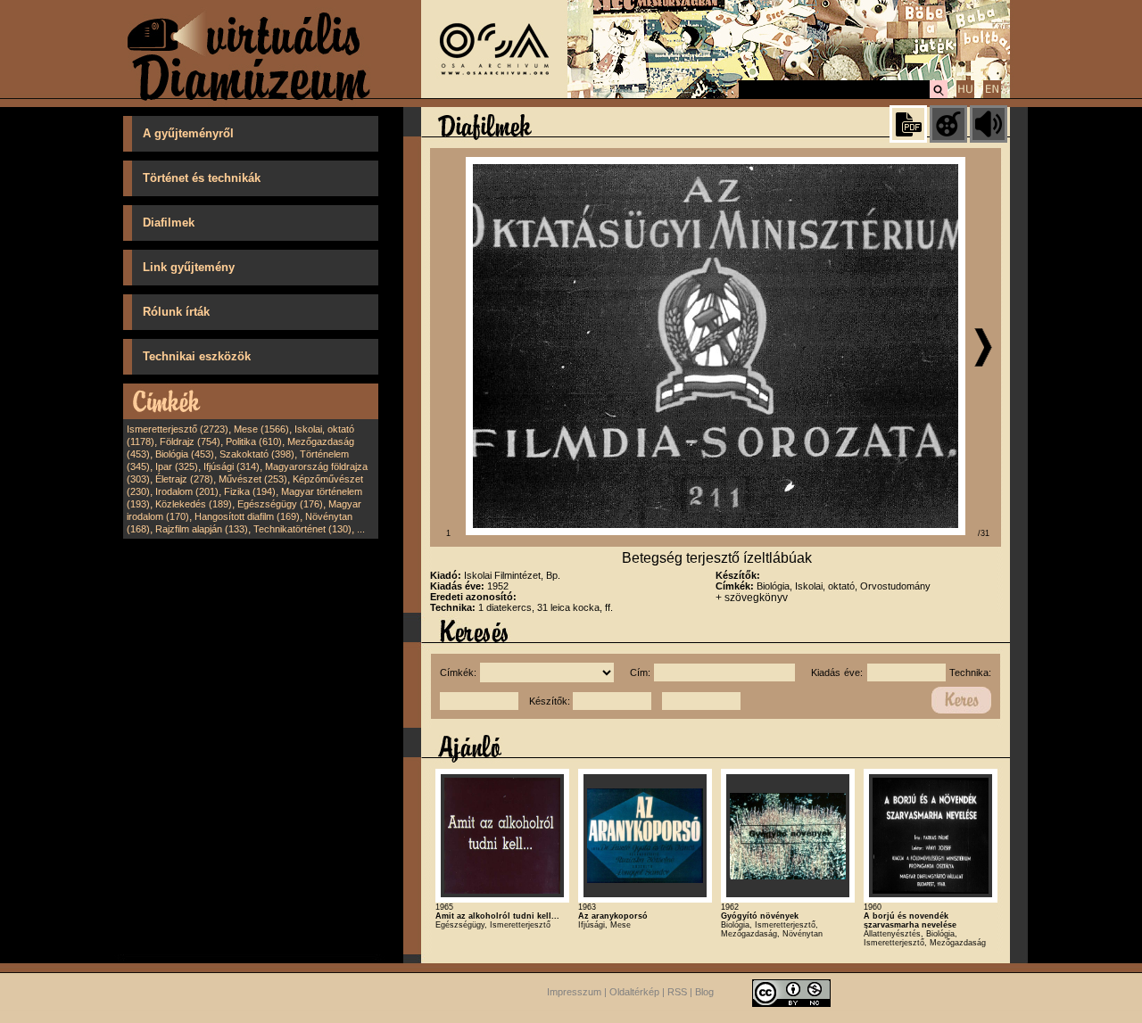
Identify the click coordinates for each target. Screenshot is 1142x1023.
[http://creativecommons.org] (791, 991)
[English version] (992, 95)
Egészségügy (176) (280, 504)
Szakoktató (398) (256, 454)
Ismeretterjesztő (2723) (177, 429)
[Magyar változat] (965, 95)
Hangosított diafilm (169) (247, 516)
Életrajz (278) (184, 479)
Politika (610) (254, 441)
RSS (677, 991)
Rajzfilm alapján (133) (201, 529)
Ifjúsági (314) (231, 466)
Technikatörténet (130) (302, 529)
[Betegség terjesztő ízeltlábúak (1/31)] (715, 531)
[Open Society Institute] (494, 94)
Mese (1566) (261, 429)
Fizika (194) (250, 491)
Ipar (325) (176, 466)
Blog (704, 991)
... (361, 529)
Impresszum (574, 991)
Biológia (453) (184, 454)
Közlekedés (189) (193, 504)
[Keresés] (939, 95)
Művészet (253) (253, 479)
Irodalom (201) (187, 491)
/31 (983, 533)
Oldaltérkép (634, 991)
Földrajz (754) (190, 441)
